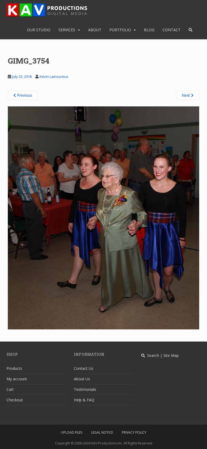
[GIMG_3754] (103, 218)
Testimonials (85, 389)
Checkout (14, 399)
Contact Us (83, 368)
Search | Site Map (162, 355)
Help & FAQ (84, 399)
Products (14, 368)
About (94, 29)
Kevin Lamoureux (54, 76)
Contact (172, 29)
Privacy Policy (134, 432)
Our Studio (38, 29)
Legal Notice (102, 432)
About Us (82, 378)
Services (66, 29)
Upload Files (71, 432)
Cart (10, 389)
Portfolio (120, 29)
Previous (24, 95)
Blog (149, 29)
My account (16, 378)
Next (186, 95)
